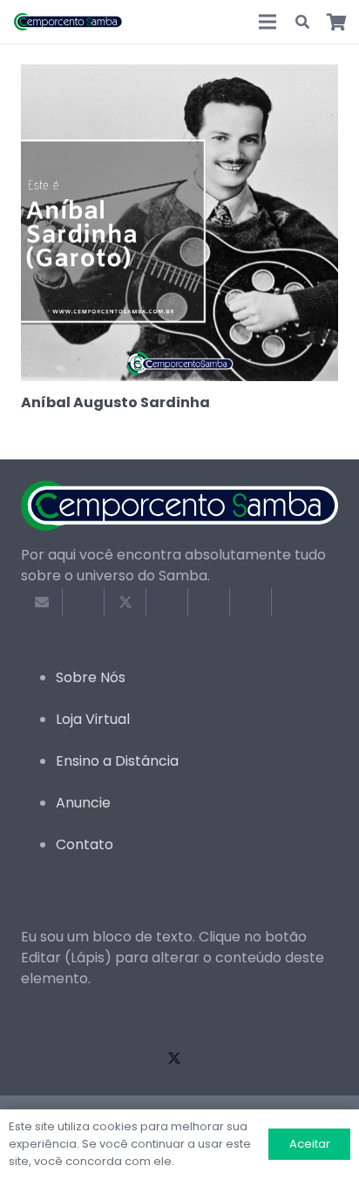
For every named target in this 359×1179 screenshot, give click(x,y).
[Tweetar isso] (125, 602)
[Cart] (337, 22)
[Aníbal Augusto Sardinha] (179, 74)
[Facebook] (38, 1057)
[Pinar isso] (209, 602)
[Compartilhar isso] (84, 602)
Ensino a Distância (117, 761)
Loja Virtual (93, 719)
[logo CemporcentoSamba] (68, 21)
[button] (303, 22)
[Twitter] (174, 1057)
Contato (84, 844)
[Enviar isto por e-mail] (42, 602)
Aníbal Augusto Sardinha (115, 402)
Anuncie (83, 803)
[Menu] (267, 22)
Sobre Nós (90, 677)
